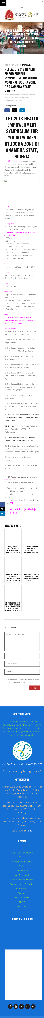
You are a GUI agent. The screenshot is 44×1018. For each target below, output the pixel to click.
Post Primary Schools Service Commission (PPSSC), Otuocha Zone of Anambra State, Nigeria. (20, 320)
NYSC (22, 902)
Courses (22, 893)
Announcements (28, 95)
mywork (25, 98)
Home (22, 848)
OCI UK (22, 857)
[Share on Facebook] (7, 110)
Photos (22, 866)
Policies (22, 906)
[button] (42, 2)
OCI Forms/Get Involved (22, 879)
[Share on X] (14, 110)
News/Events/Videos (22, 861)
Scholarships (22, 870)
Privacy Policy (22, 897)
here (6, 480)
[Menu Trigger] (3, 3)
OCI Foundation (14, 161)
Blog (6, 98)
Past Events (14, 98)
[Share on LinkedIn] (22, 110)
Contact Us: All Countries (22, 884)
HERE (29, 830)
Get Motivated (22, 875)
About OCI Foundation (22, 853)
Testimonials (22, 888)
